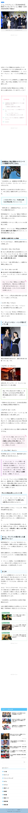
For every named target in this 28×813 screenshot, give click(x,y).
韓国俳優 (6, 801)
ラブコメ (6, 784)
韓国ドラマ (6, 798)
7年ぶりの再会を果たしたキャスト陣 (15, 114)
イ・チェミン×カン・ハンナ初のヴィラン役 (15, 110)
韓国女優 (6, 804)
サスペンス (6, 774)
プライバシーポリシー (11, 809)
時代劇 (5, 794)
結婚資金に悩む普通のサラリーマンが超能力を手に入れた (14, 103)
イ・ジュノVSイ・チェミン (13, 113)
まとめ (7, 121)
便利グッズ (6, 788)
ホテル (5, 781)
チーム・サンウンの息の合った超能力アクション (14, 118)
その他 (3, 2)
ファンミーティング (8, 778)
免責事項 (18, 809)
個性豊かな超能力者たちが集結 (13, 106)
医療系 (5, 791)
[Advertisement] (14, 50)
